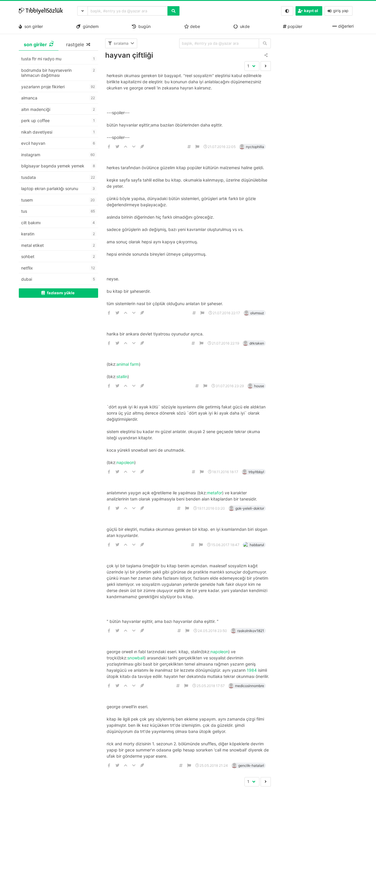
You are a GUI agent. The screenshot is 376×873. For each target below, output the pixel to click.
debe (194, 26)
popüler (294, 26)
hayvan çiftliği (129, 55)
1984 (252, 670)
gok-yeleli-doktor (249, 508)
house (259, 386)
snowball (135, 657)
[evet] (265, 43)
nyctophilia (255, 146)
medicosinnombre (249, 686)
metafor (214, 492)
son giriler (32, 26)
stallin (122, 376)
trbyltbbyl (256, 472)
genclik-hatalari (251, 765)
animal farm (128, 364)
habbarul (257, 545)
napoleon (125, 462)
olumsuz (257, 313)
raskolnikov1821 (250, 630)
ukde (244, 26)
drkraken (256, 343)
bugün (143, 26)
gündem (89, 26)
